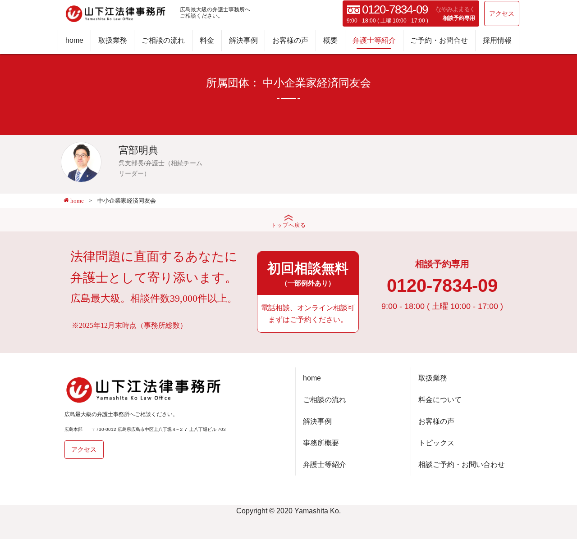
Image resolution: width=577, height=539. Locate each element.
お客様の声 (290, 40)
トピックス (436, 443)
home (74, 40)
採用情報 (497, 40)
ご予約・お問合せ (439, 40)
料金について (440, 399)
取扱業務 (112, 40)
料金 (207, 40)
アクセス (501, 13)
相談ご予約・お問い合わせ (461, 464)
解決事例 (243, 40)
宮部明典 (138, 150)
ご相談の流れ (163, 40)
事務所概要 (321, 443)
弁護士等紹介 (374, 40)
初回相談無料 (307, 274)
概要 (330, 40)
